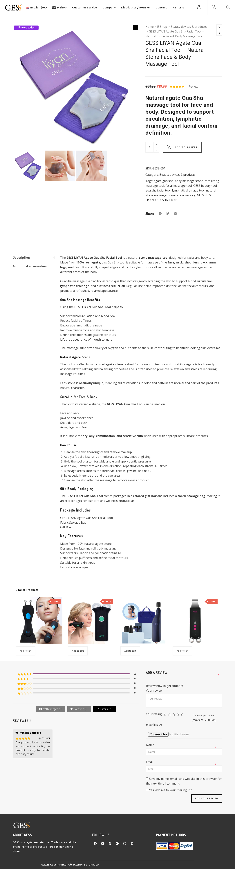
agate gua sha (163, 181)
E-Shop (162, 27)
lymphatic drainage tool (188, 190)
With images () (52, 709)
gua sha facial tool (158, 190)
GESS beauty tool (205, 186)
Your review (154, 691)
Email (150, 762)
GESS (200, 195)
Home (149, 27)
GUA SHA (161, 200)
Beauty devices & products (189, 27)
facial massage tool (178, 186)
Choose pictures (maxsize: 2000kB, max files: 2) (181, 720)
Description (21, 257)
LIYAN (173, 200)
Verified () (81, 709)
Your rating (154, 714)
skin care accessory (182, 195)
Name (150, 745)
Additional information (30, 266)
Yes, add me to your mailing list (170, 790)
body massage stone (189, 181)
